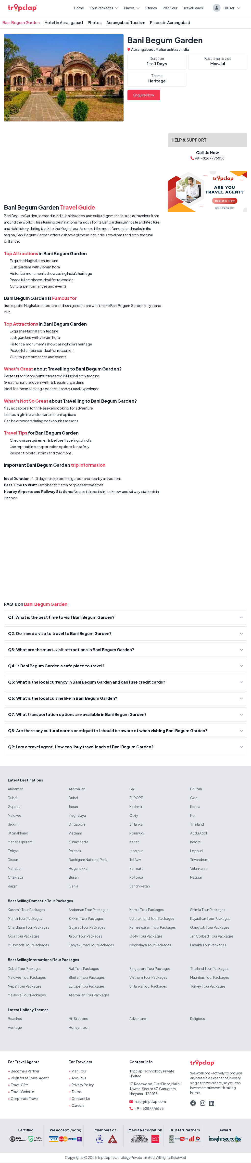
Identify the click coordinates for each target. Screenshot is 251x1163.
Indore (195, 842)
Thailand (197, 824)
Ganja (73, 886)
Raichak (75, 850)
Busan (74, 877)
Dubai (12, 797)
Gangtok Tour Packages (209, 927)
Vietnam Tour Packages (148, 977)
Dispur (13, 859)
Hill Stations (78, 1018)
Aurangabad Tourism (125, 22)
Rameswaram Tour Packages (152, 927)
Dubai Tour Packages (24, 968)
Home (79, 8)
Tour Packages (101, 8)
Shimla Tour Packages (207, 909)
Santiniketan (139, 886)
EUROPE (136, 797)
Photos (94, 22)
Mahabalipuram (20, 842)
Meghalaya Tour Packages (150, 945)
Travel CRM (19, 1085)
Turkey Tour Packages (208, 986)
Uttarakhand (18, 833)
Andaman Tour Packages (88, 909)
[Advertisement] (83, 163)
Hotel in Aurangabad (64, 22)
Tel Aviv (135, 859)
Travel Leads (193, 8)
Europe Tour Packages (87, 986)
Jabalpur (136, 850)
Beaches (15, 1018)
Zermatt (136, 868)
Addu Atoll (198, 833)
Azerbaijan (77, 789)
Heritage (15, 1027)
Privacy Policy (83, 1085)
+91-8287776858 (149, 1108)
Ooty (133, 815)
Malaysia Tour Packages (27, 995)
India (184, 49)
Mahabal (14, 868)
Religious (197, 1018)
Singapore (77, 824)
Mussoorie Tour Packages (28, 945)
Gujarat (14, 806)
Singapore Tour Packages (150, 968)
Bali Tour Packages (84, 968)
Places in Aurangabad (170, 22)
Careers (78, 1105)
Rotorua (136, 877)
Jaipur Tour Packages (85, 936)
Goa (194, 797)
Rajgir (12, 886)
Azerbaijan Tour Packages (89, 995)
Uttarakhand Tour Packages (151, 918)
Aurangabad (142, 49)
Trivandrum (199, 859)
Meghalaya (77, 815)
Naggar (196, 877)
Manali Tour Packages (25, 918)
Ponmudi (136, 833)
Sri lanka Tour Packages (148, 986)
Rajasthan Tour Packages (210, 918)
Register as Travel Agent (30, 1078)
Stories (151, 8)
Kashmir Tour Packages (26, 909)
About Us (79, 1078)
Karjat (134, 842)
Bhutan (196, 789)
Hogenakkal (78, 868)
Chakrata (15, 877)
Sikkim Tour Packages (86, 918)
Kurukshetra (78, 842)
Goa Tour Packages (23, 936)
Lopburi (196, 850)
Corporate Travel (24, 1098)
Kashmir (135, 806)
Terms (77, 1091)
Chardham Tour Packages (28, 927)
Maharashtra (167, 49)
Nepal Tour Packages (24, 986)
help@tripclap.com (150, 1101)
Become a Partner (25, 1071)
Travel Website (22, 1091)
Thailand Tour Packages (209, 968)
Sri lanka (136, 824)
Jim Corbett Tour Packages (212, 936)
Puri (193, 815)
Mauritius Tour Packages (209, 977)
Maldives (15, 815)
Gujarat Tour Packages (87, 927)
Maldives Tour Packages (27, 977)
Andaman (15, 789)
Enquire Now (143, 95)
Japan (73, 806)
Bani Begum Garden (21, 22)
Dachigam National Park (88, 859)
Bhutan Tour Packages (87, 977)
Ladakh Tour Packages (208, 945)
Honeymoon (79, 1027)
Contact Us (81, 1098)
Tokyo (13, 850)
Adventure (137, 1018)
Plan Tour (170, 8)
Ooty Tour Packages (146, 936)
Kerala (195, 806)
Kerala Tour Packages (146, 909)
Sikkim (13, 824)
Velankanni (198, 868)
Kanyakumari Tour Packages (91, 945)
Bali (132, 789)
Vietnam (75, 833)
